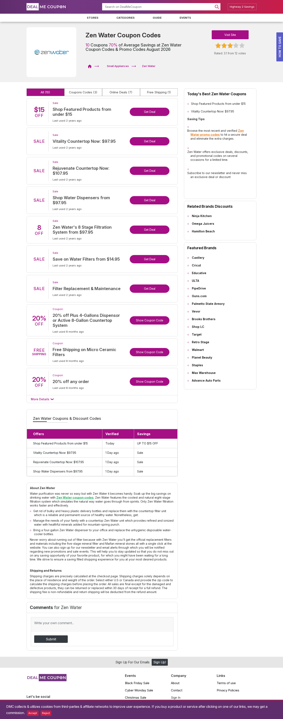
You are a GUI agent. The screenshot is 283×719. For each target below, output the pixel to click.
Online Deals (121, 92)
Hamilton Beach (203, 231)
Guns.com (199, 296)
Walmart (198, 350)
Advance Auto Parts (206, 380)
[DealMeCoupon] (91, 66)
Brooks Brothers (203, 319)
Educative (199, 273)
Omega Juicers (203, 223)
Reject (46, 713)
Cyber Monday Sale (139, 690)
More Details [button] (40, 399)
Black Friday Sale (137, 683)
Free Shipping (159, 92)
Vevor (196, 311)
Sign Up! (159, 662)
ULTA (195, 280)
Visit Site (230, 35)
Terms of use (226, 683)
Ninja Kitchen (202, 216)
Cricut (196, 265)
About (175, 683)
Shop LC (198, 326)
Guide (157, 17)
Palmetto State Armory (208, 303)
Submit (51, 639)
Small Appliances (118, 66)
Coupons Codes (83, 92)
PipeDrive (199, 288)
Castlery (198, 257)
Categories (125, 17)
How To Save (280, 47)
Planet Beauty (202, 357)
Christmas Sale (135, 697)
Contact (176, 690)
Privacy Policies (228, 690)
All (45, 92)
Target (197, 334)
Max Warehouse (204, 373)
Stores (92, 17)
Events (185, 17)
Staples (197, 365)
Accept (32, 713)
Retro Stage (200, 342)
